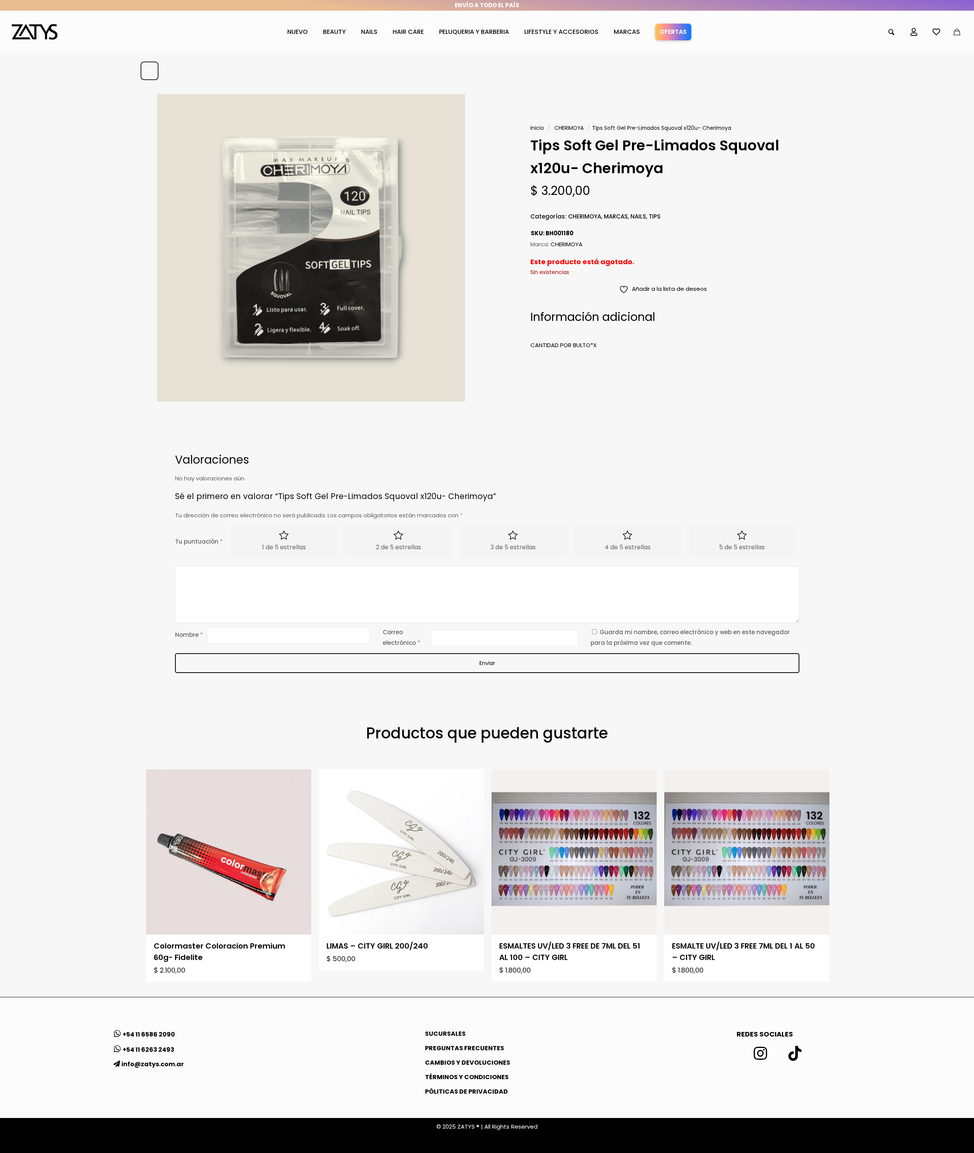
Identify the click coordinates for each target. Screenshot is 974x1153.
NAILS (638, 216)
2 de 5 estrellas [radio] (398, 547)
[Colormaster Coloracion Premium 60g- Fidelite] (228, 852)
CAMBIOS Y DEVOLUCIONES (467, 1062)
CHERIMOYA (569, 128)
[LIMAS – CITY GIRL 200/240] (401, 852)
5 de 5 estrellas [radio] (742, 547)
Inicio (537, 128)
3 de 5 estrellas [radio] (513, 547)
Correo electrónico (401, 637)
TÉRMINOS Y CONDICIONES (467, 1077)
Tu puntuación (199, 541)
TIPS (654, 216)
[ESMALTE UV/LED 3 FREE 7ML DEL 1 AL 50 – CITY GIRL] (746, 852)
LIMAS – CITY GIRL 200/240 (377, 946)
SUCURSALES (445, 1033)
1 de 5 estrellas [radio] (284, 547)
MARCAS (616, 216)
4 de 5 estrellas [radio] (628, 547)
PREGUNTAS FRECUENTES (464, 1048)
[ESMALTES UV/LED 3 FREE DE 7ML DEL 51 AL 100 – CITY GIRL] (574, 852)
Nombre (189, 635)
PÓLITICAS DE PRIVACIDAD (466, 1091)
